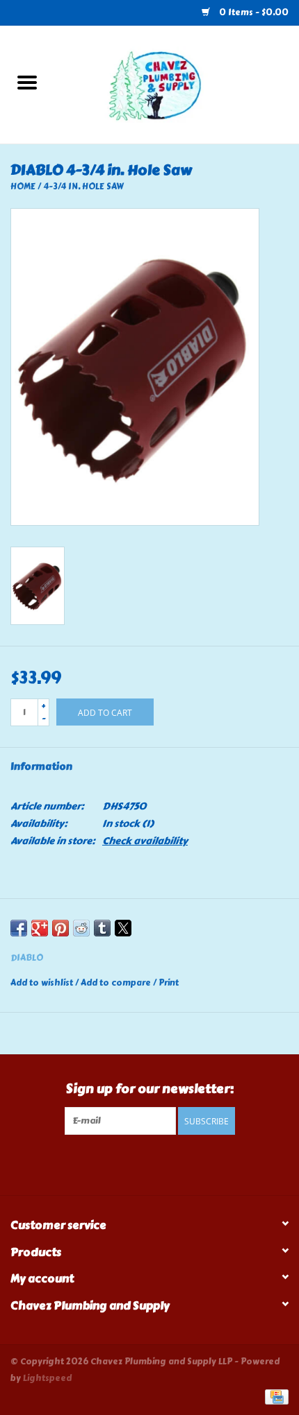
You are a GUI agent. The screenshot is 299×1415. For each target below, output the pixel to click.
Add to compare (117, 983)
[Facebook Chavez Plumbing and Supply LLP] (138, 1163)
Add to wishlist (42, 983)
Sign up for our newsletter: (150, 1089)
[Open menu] (27, 82)
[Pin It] (60, 928)
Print (169, 983)
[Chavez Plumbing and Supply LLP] (176, 82)
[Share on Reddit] (81, 928)
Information (41, 767)
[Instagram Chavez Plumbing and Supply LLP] (162, 1163)
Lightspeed (47, 1378)
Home (22, 186)
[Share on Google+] (39, 928)
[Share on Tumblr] (102, 928)
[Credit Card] (274, 1395)
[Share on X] (123, 928)
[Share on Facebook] (18, 928)
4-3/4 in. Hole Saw (83, 186)
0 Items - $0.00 (253, 12)
